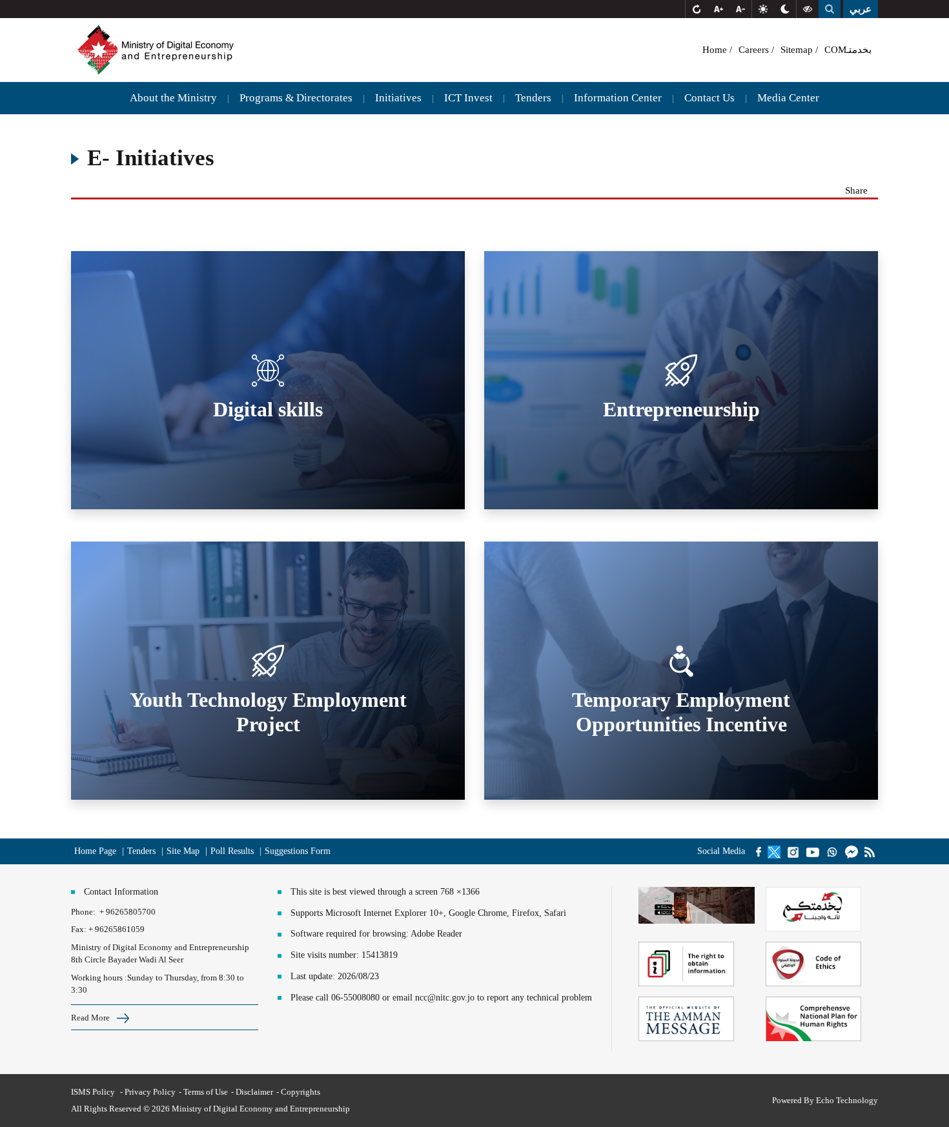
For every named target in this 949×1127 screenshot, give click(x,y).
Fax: (79, 929)
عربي (861, 9)
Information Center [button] (618, 98)
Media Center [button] (788, 98)
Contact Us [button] (709, 98)
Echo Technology (847, 1100)
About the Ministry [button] (173, 98)
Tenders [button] (533, 98)
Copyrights (300, 1092)
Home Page (95, 851)
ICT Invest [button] (468, 98)
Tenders (141, 851)
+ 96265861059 (116, 929)
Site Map (183, 851)
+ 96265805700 (127, 912)
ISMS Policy (94, 1092)
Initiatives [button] (398, 98)
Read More (91, 1017)
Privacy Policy (150, 1092)
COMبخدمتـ (848, 50)
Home (716, 50)
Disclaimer (254, 1092)
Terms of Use (205, 1092)
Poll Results (233, 851)
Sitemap (798, 50)
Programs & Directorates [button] (296, 98)
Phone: (85, 912)
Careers (755, 50)
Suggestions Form (298, 851)
